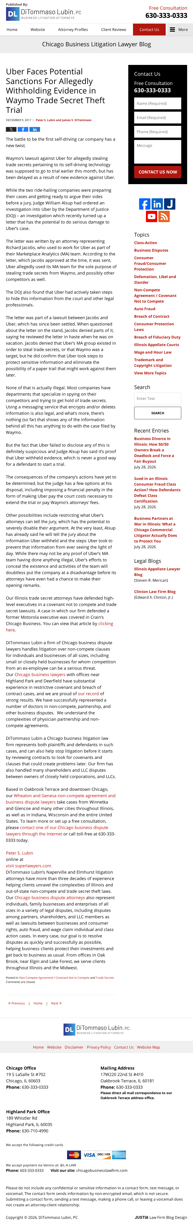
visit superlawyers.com (28, 865)
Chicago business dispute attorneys (50, 897)
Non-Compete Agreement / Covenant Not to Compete (54, 978)
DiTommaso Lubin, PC (165, 12)
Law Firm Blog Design (161, 1217)
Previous (16, 1002)
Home (12, 29)
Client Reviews (113, 29)
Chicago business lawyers (40, 674)
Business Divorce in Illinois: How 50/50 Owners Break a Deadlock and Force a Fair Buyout (154, 450)
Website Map (148, 1047)
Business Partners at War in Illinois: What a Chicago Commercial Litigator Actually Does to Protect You (155, 530)
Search (157, 413)
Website (38, 29)
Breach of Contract (151, 316)
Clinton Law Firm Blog (155, 591)
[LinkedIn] (157, 204)
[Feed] (164, 216)
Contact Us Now (158, 172)
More (183, 29)
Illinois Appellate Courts (156, 344)
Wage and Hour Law (153, 352)
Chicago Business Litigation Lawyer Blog (44, 12)
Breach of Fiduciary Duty (157, 337)
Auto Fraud (144, 308)
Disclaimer (74, 1047)
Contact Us (149, 29)
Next (56, 1002)
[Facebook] (144, 204)
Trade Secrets (105, 978)
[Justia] (169, 204)
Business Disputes (151, 250)
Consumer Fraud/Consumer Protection (150, 263)
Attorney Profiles (73, 29)
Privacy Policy (99, 1047)
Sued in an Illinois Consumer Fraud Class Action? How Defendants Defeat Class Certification (157, 490)
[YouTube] (151, 216)
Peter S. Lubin (19, 853)
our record (88, 693)
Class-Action (145, 242)
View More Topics (150, 373)
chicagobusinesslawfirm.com (102, 1170)
